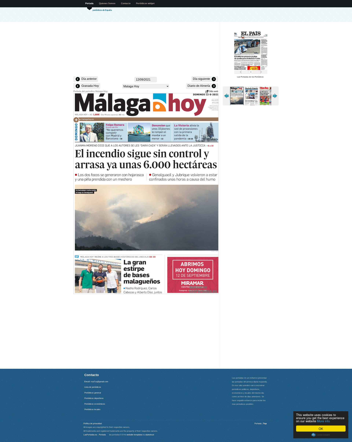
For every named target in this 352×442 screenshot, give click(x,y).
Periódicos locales (92, 409)
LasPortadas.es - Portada (94, 434)
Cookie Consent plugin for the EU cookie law (321, 435)
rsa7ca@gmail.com (99, 381)
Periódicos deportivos (94, 398)
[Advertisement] (145, 49)
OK (321, 428)
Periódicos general (92, 393)
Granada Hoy (90, 85)
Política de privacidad (92, 423)
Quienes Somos (107, 3)
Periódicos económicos (94, 404)
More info (323, 421)
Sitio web (213, 91)
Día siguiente (202, 78)
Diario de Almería (199, 85)
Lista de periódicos (92, 387)
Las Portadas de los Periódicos (250, 77)
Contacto (126, 3)
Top (265, 423)
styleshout (149, 434)
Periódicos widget (145, 3)
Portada (89, 3)
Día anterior (89, 78)
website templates (134, 434)
